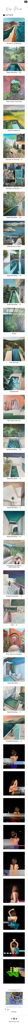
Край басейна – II (14, 507)
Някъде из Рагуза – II (14, 159)
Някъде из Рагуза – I (14, 188)
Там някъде (14, 362)
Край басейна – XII (14, 72)
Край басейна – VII (14, 217)
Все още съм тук (14, 420)
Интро (14, 1012)
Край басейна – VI (14, 304)
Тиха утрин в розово (14, 101)
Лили (14, 333)
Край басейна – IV (14, 478)
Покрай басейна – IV (14, 596)
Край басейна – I (14, 683)
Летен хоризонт (14, 130)
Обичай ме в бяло (14, 246)
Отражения (14, 391)
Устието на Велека (14, 43)
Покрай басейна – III (14, 741)
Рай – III (14, 625)
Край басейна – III (14, 536)
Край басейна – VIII (14, 449)
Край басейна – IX (14, 275)
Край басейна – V (14, 712)
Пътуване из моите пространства (14, 566)
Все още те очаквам (14, 654)
